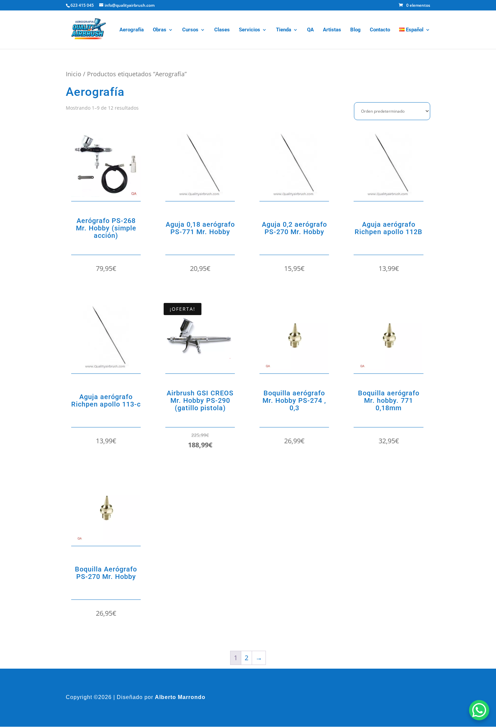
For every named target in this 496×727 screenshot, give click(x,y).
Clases (222, 30)
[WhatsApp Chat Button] (479, 710)
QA (310, 30)
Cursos (190, 30)
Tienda (283, 30)
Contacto (380, 30)
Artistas (332, 30)
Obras (159, 30)
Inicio (73, 73)
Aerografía (131, 30)
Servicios (249, 30)
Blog (355, 30)
